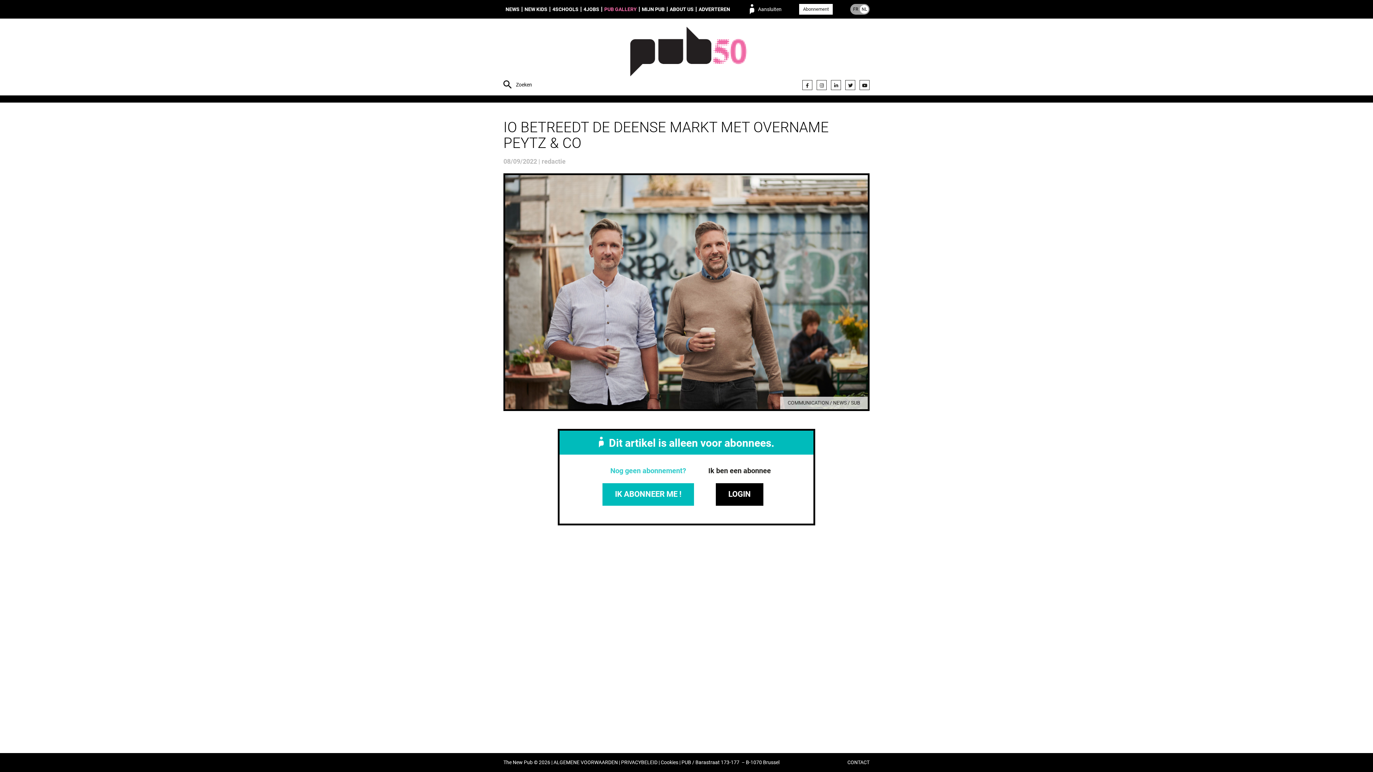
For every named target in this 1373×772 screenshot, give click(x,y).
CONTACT (858, 762)
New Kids (536, 9)
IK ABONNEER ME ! (648, 494)
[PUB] (688, 58)
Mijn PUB (653, 9)
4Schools (565, 9)
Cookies (669, 762)
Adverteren (714, 9)
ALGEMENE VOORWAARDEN (585, 762)
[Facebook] (807, 85)
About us (682, 9)
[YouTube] (865, 85)
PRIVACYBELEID (639, 762)
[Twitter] (850, 85)
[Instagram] (822, 85)
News (513, 9)
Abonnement (816, 9)
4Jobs (591, 9)
